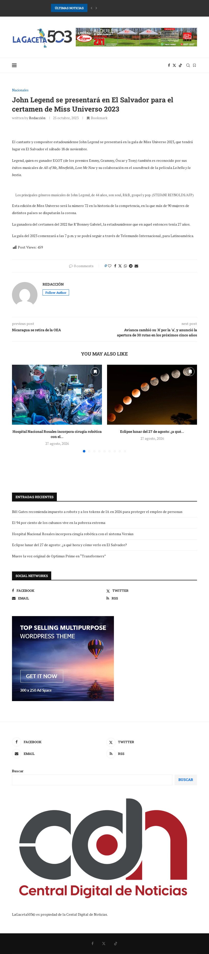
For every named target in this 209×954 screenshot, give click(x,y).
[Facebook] (169, 65)
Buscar (17, 770)
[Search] (188, 65)
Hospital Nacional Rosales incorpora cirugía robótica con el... (57, 434)
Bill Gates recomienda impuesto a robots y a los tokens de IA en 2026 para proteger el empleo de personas (97, 511)
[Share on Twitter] (120, 265)
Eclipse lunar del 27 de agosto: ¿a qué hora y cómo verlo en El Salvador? (69, 544)
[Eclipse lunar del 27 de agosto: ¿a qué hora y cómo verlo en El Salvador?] (152, 395)
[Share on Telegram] (131, 265)
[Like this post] (109, 265)
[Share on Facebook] (115, 265)
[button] (91, 8)
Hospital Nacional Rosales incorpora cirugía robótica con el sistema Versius (73, 533)
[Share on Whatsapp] (125, 265)
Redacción (37, 117)
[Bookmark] (194, 65)
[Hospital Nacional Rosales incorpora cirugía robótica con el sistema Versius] (57, 395)
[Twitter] (174, 65)
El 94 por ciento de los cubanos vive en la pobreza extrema (58, 522)
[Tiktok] (180, 65)
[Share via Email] (136, 265)
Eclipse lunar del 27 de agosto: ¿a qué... (152, 431)
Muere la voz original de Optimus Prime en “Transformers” (59, 556)
